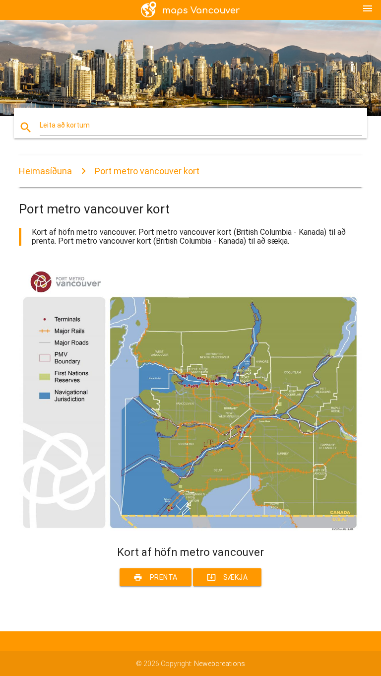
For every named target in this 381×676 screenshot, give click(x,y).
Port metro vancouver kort (147, 171)
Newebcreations (219, 664)
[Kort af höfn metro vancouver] (190, 529)
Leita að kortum (65, 125)
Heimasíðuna (45, 171)
